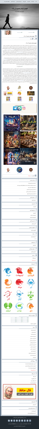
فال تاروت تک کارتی (33, 336)
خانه (36, 1)
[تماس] (19, 420)
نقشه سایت (15, 426)
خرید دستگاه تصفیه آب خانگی (9, 49)
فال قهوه (34, 213)
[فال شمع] (12, 140)
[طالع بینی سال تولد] (19, 320)
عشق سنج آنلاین (33, 251)
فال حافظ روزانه (33, 378)
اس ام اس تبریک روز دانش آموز (31, 193)
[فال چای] (28, 156)
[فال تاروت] (28, 123)
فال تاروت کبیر (34, 332)
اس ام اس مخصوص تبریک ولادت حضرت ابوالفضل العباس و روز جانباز (26, 185)
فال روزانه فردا (34, 411)
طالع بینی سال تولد (33, 323)
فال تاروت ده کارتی (33, 349)
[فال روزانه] (12, 123)
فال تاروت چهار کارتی (33, 340)
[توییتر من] (17, 420)
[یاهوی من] (30, 420)
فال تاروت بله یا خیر (33, 355)
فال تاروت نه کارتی (33, 347)
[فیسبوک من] (25, 420)
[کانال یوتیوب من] (12, 420)
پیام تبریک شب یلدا (33, 383)
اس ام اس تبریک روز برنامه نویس (31, 189)
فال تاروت (28, 1)
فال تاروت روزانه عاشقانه (32, 353)
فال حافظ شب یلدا (33, 380)
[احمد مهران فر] (31, 32)
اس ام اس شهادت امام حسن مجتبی (31, 191)
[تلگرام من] (27, 420)
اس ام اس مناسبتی (18, 1)
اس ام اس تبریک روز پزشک (32, 183)
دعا (35, 238)
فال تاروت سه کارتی (33, 338)
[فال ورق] (12, 156)
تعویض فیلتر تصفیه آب (20, 52)
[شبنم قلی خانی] (8, 32)
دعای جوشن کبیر (33, 236)
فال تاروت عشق (33, 351)
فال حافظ (33, 1)
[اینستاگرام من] (22, 420)
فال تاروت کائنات (33, 334)
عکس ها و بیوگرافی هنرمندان (32, 413)
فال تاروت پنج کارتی (33, 342)
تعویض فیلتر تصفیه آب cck (20, 8)
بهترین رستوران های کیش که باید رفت (30, 364)
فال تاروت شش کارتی (33, 345)
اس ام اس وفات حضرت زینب (32, 187)
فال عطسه (34, 404)
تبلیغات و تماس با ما (6, 1)
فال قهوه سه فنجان (33, 215)
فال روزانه (24, 1)
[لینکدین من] (9, 420)
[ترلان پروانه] (19, 32)
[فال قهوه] (28, 140)
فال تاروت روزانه (33, 330)
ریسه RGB (34, 258)
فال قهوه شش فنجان (33, 217)
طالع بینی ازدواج (33, 230)
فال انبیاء (34, 206)
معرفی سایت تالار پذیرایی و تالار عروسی (30, 366)
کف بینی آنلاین (34, 223)
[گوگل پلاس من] (14, 420)
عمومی (31, 175)
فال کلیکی (34, 245)
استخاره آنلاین (13, 1)
